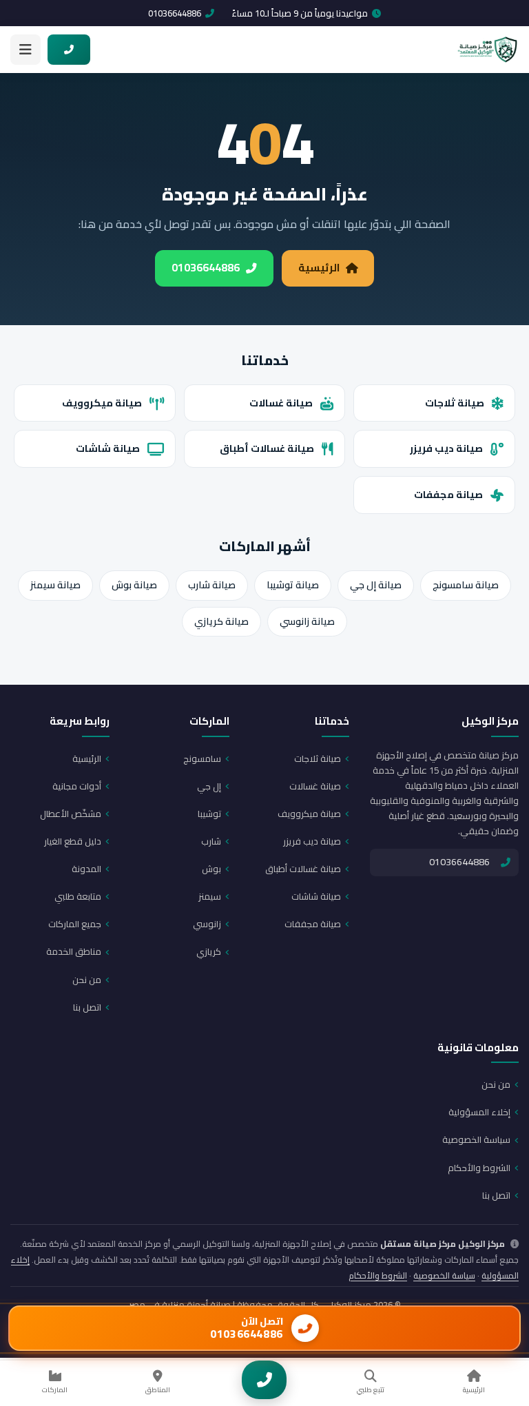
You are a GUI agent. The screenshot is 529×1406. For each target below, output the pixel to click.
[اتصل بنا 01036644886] (69, 49)
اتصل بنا (87, 1007)
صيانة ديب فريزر (446, 448)
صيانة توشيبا (293, 585)
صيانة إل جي (376, 585)
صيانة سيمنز (55, 585)
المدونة (86, 868)
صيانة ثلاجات (454, 402)
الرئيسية (319, 268)
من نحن (86, 979)
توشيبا (209, 813)
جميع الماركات (74, 924)
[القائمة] (25, 49)
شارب (211, 841)
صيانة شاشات (108, 448)
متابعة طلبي (77, 896)
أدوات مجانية (76, 786)
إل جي (209, 786)
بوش (211, 868)
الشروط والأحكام (479, 1167)
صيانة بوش (134, 585)
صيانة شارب (212, 585)
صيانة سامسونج (466, 585)
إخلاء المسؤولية (479, 1112)
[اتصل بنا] (264, 1380)
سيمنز (209, 896)
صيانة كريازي (221, 621)
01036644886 (174, 13)
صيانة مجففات (448, 494)
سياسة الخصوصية (476, 1139)
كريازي (208, 951)
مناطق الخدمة (73, 951)
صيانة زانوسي (307, 621)
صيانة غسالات (281, 402)
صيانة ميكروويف (102, 402)
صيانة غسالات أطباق (267, 448)
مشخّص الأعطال (70, 813)
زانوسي (207, 924)
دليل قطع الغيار (72, 841)
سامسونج (202, 758)
